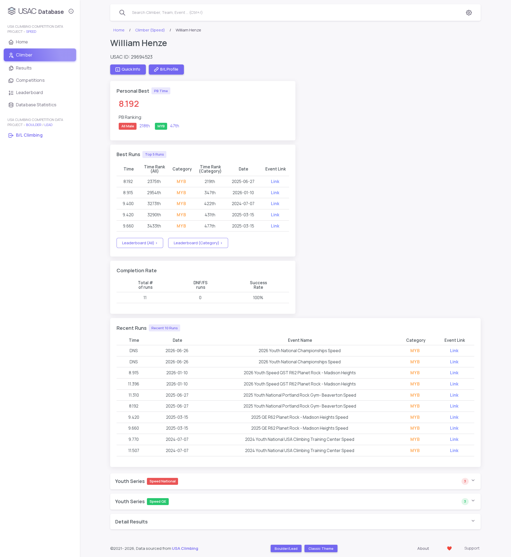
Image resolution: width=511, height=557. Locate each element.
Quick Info (131, 69)
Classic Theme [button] (320, 548)
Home (119, 30)
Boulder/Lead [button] (286, 548)
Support (472, 548)
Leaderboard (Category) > (198, 243)
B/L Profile (169, 69)
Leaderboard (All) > (140, 243)
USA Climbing (185, 548)
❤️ (449, 548)
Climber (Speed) (150, 30)
